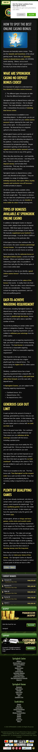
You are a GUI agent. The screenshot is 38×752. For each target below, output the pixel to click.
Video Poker (19, 692)
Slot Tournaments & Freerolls (19, 678)
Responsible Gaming (19, 663)
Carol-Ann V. (8, 580)
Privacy (19, 666)
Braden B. (7, 591)
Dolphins (19, 711)
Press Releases (19, 675)
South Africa (19, 708)
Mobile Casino (19, 668)
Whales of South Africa (19, 713)
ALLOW (31, 15)
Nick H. (6, 597)
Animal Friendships (19, 709)
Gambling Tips (19, 697)
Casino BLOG (19, 671)
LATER (21, 15)
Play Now (31, 625)
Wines (19, 721)
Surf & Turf (19, 719)
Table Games (19, 689)
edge (12, 514)
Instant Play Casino (19, 676)
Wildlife (19, 716)
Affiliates (19, 661)
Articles (19, 670)
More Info (30, 648)
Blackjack (19, 687)
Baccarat (19, 694)
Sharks (19, 704)
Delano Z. (7, 585)
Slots (19, 695)
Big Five (19, 706)
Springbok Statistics (19, 673)
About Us (19, 680)
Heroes (19, 718)
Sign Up (6, 2)
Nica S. (6, 603)
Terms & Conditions (19, 664)
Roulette (19, 690)
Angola (19, 714)
